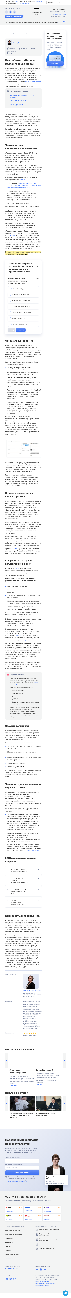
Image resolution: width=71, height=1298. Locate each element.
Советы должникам (12, 1255)
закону (18, 635)
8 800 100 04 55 (59, 14)
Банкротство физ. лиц (12, 1230)
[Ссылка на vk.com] (6, 11)
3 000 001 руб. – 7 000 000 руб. (22, 312)
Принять (50, 2)
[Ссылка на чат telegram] (6, 1278)
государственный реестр (31, 640)
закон (17, 568)
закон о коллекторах (33, 82)
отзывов (10, 1211)
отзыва (9, 1219)
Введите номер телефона (13, 1164)
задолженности (24, 187)
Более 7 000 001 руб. (18, 318)
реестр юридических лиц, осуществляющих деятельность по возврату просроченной (24, 185)
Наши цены (9, 1238)
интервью (11, 235)
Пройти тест (55, 63)
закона (22, 180)
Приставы (8, 1250)
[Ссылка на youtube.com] (14, 11)
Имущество (9, 1246)
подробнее (39, 1)
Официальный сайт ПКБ (19, 101)
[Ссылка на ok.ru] (10, 11)
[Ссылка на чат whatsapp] (14, 1278)
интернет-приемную (31, 850)
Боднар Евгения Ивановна (21, 43)
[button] (64, 1060)
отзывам (15, 549)
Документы (9, 1242)
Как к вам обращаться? (12, 1157)
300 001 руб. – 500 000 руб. (20, 294)
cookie (16, 1)
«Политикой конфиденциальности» (17, 1181)
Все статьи (9, 1259)
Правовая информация (42, 1281)
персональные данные (23, 3)
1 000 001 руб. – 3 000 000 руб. (21, 306)
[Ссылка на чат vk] (10, 1278)
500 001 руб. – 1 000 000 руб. (21, 300)
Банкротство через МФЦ (13, 1234)
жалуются (17, 743)
